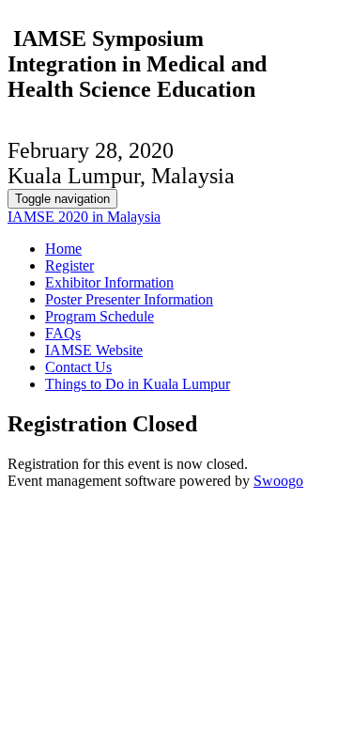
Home (63, 249)
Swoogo (278, 481)
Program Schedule (99, 316)
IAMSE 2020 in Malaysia (84, 217)
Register (69, 265)
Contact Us (78, 367)
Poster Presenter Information (129, 299)
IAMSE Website (94, 350)
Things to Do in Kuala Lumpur (137, 384)
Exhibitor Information (109, 282)
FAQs (63, 333)
